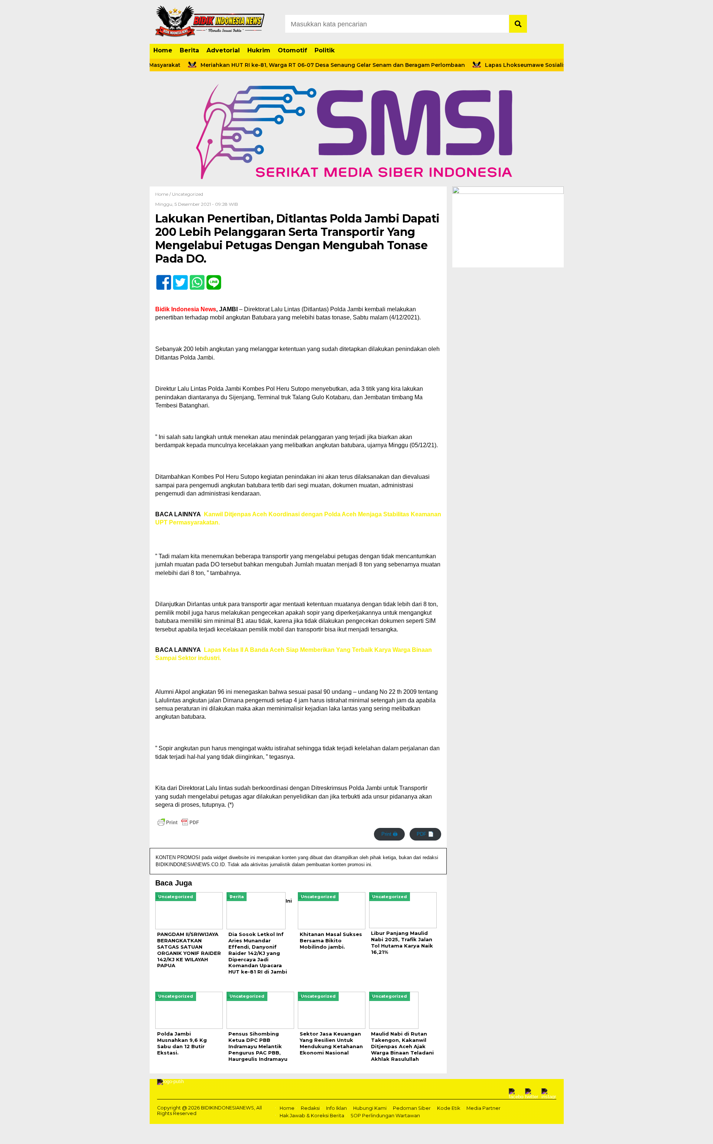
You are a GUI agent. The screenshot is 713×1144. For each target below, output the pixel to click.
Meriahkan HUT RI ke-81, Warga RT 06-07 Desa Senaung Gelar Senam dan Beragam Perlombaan (311, 65)
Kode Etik (448, 1108)
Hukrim (258, 50)
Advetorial (223, 50)
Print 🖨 (389, 834)
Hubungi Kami (370, 1108)
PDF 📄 (425, 834)
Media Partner (483, 1108)
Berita (189, 50)
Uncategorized (187, 194)
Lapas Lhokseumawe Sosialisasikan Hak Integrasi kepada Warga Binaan (564, 65)
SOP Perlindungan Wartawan (385, 1115)
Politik (325, 50)
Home (162, 50)
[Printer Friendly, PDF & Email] (178, 822)
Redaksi (310, 1108)
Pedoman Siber (412, 1108)
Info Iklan (336, 1108)
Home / (163, 194)
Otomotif (292, 50)
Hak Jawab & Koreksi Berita (312, 1115)
